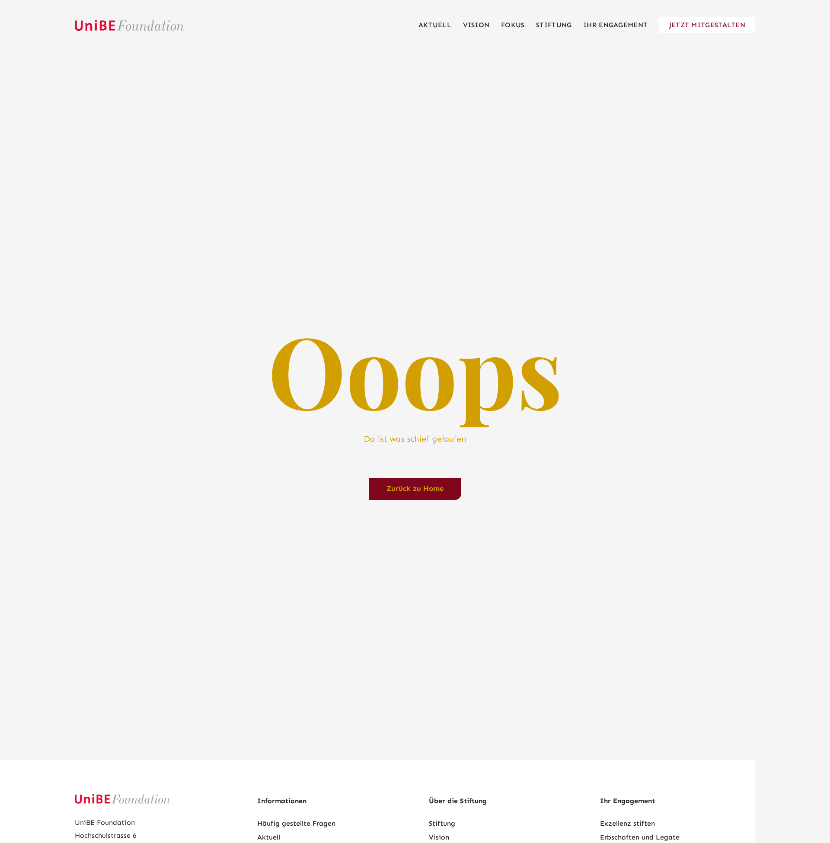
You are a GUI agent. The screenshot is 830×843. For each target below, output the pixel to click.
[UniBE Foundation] (129, 25)
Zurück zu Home (415, 488)
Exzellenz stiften (627, 823)
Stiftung (442, 823)
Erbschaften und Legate (640, 837)
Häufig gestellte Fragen (296, 823)
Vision (439, 837)
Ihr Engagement (627, 801)
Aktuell (268, 837)
